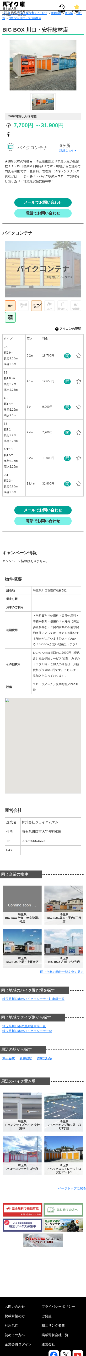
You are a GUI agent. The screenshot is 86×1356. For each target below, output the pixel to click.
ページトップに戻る (72, 1188)
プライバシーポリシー (58, 1306)
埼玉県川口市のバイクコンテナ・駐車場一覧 (33, 999)
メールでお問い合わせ (43, 202)
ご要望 (47, 1316)
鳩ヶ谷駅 (8, 1058)
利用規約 (11, 1325)
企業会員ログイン (18, 1344)
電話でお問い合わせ (43, 213)
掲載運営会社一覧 (55, 1335)
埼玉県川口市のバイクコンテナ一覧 (27, 1031)
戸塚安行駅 (44, 1058)
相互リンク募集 (53, 1325)
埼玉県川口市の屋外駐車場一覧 (24, 1026)
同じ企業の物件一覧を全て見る (62, 972)
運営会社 (48, 1344)
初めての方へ (15, 1335)
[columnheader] (14, 339)
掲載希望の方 (15, 1316)
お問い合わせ (15, 1306)
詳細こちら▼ (68, 150)
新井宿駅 (26, 1058)
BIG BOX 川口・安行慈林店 (25, 18)
